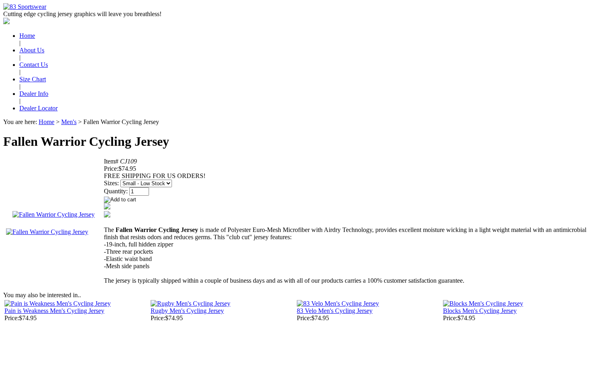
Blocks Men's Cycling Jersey (480, 310)
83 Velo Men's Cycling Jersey (335, 310)
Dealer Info (33, 93)
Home (27, 35)
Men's (69, 121)
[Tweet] (107, 207)
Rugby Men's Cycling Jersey (187, 310)
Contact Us (33, 64)
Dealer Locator (38, 108)
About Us (31, 50)
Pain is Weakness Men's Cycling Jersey (54, 310)
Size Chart (32, 79)
